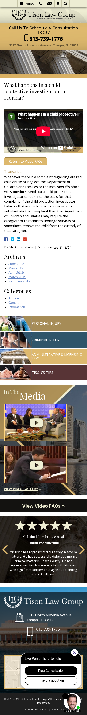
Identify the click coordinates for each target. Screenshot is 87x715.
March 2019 (17, 277)
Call (41, 3)
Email (49, 3)
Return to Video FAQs (25, 161)
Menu (30, 3)
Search (65, 3)
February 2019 (19, 281)
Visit (58, 3)
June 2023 (16, 264)
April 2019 (16, 272)
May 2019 (15, 268)
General (14, 303)
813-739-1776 (46, 38)
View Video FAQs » (43, 506)
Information (16, 307)
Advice (13, 298)
